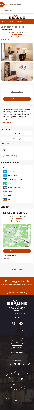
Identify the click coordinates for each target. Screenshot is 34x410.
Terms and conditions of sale (8, 400)
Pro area (17, 332)
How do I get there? (17, 352)
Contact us (17, 317)
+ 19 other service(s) (17, 92)
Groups (17, 342)
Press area (17, 337)
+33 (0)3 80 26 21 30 (17, 313)
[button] (30, 4)
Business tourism (17, 347)
